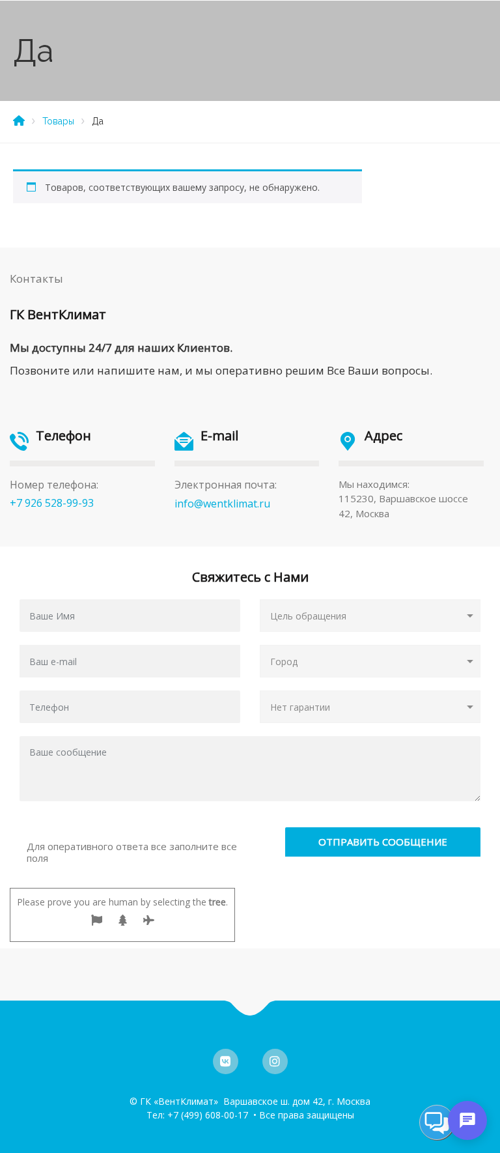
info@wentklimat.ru (222, 503)
